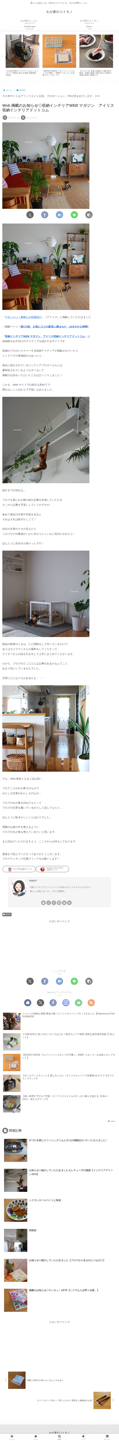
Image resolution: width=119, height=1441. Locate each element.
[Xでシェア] (30, 214)
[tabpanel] (22, 56)
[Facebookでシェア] (44, 214)
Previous (2, 56)
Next (116, 56)
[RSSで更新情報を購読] (69, 902)
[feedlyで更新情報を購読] (64, 902)
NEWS (8, 914)
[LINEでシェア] (74, 214)
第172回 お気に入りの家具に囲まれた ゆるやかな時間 (54, 326)
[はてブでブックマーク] (59, 214)
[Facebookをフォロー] (54, 902)
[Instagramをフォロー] (59, 902)
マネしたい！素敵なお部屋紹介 (23, 317)
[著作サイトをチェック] (43, 902)
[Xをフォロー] (48, 902)
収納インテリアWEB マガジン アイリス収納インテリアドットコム (45, 336)
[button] (89, 214)
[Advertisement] (59, 944)
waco (33, 880)
